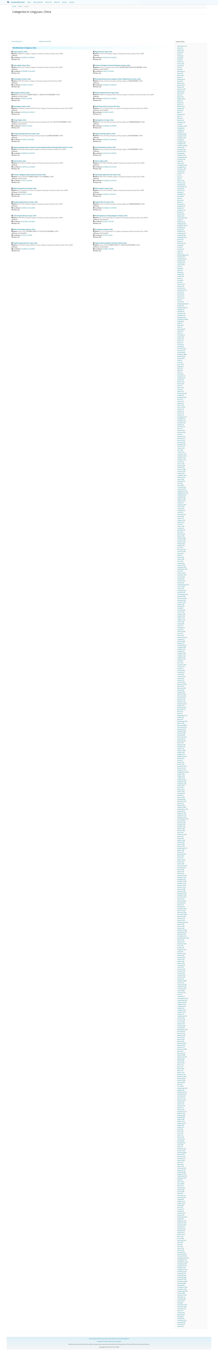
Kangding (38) (181, 538)
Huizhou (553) (181, 432)
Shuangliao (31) (181, 936)
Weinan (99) (180, 1041)
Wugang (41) (181, 1059)
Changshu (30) (181, 138)
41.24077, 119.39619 (26, 180)
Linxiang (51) (181, 627)
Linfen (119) (180, 612)
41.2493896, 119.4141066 (28, 71)
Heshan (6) (180, 380)
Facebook (99, 1341)
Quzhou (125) (181, 840)
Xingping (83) (181, 1117)
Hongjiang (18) (181, 397)
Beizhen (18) (181, 106)
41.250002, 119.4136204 (109, 194)
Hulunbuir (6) (181, 438)
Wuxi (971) (180, 1070)
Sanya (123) (180, 871)
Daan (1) (179, 177)
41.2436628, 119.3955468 (109, 208)
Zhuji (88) (180, 1303)
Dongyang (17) (181, 233)
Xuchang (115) (181, 1156)
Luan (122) (180, 663)
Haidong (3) (180, 337)
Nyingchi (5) (180, 758)
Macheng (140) (181, 688)
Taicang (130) (181, 969)
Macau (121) (180, 686)
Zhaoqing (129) (181, 1275)
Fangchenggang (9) (183, 255)
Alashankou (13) (182, 46)
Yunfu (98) (180, 1242)
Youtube (111, 1341)
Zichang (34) (181, 1312)
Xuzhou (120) (181, 1160)
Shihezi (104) (181, 920)
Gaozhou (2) (180, 298)
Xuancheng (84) (181, 1152)
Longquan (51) (181, 657)
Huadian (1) (180, 403)
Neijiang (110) (181, 745)
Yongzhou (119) (181, 1223)
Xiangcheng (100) (182, 1088)
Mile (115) (180, 711)
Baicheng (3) (181, 71)
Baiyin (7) (180, 77)
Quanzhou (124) (181, 834)
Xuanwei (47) (181, 1154)
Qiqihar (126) (181, 828)
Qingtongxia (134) (182, 809)
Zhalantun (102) (182, 1256)
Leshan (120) (181, 586)
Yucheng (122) (181, 1229)
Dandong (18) (181, 182)
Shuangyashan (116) (183, 938)
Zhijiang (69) (181, 1285)
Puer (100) (180, 787)
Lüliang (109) (181, 670)
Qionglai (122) (181, 827)
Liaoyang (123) (181, 600)
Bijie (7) (179, 112)
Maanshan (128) (181, 684)
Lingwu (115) (181, 618)
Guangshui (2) (181, 315)
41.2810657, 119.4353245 (109, 139)
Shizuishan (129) (182, 930)
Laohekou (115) (181, 575)
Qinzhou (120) (181, 823)
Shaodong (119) (181, 893)
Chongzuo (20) (181, 169)
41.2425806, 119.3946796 (109, 126)
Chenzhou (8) (181, 159)
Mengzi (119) (181, 705)
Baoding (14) (181, 79)
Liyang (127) (180, 643)
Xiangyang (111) (182, 1094)
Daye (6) (179, 198)
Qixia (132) (180, 832)
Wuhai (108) (180, 1061)
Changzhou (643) (182, 145)
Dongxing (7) (181, 231)
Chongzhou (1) (181, 167)
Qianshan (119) (181, 801)
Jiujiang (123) (181, 520)
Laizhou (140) (181, 565)
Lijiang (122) (180, 606)
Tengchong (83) (181, 985)
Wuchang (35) (181, 1053)
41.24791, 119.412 (107, 235)
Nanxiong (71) (181, 739)
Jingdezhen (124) (182, 491)
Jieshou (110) (181, 477)
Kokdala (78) (181, 545)
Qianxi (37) (180, 803)
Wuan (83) (180, 1051)
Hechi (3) (179, 362)
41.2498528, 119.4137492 (109, 167)
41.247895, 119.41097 (27, 85)
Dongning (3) (181, 227)
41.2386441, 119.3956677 (28, 57)
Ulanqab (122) (181, 1026)
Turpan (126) (181, 1022)
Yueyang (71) (181, 1232)
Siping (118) (180, 947)
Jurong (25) (180, 528)
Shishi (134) (180, 924)
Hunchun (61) (181, 440)
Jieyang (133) (181, 481)
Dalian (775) (180, 181)
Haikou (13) (180, 339)
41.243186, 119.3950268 (27, 139)
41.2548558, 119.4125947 (28, 249)
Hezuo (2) (180, 389)
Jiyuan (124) (180, 526)
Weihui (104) (180, 1039)
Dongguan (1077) (182, 225)
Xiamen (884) (181, 1082)
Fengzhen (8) (181, 261)
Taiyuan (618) (181, 975)
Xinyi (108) (180, 1145)
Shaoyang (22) (181, 903)
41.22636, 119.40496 (26, 98)
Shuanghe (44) (181, 934)
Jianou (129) (180, 464)
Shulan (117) (181, 942)
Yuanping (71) (181, 1227)
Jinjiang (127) (181, 510)
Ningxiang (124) (181, 756)
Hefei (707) (180, 364)
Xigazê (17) (180, 1107)
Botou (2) (180, 118)
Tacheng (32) (181, 965)
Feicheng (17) (181, 257)
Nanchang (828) (181, 725)
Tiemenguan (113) (182, 998)
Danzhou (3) (180, 190)
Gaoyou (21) (180, 296)
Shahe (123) (180, 873)
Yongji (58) (180, 1219)
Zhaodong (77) (181, 1273)
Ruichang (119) (181, 854)
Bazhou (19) (180, 93)
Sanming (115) (181, 867)
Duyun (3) (180, 241)
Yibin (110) (180, 1186)
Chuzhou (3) (180, 173)
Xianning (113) (181, 1096)
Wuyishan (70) (181, 1074)
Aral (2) (179, 67)
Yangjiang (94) (181, 1172)
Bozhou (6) (180, 120)
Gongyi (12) (180, 305)
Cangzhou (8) (181, 122)
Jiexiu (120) (180, 479)
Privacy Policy (111, 1338)
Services (64, 2)
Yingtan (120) (181, 1203)
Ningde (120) (181, 752)
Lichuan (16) (180, 604)
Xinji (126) (180, 1129)
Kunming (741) (181, 549)
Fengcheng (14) (181, 259)
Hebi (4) (179, 360)
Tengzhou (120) (181, 987)
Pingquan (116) (181, 782)
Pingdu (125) (181, 774)
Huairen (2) (180, 415)
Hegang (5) (180, 366)
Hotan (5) (180, 399)
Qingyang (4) (181, 811)
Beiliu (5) (179, 101)
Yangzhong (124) (182, 1176)
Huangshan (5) (181, 421)
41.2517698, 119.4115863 (109, 57)
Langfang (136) (181, 567)
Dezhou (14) (180, 216)
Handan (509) (181, 352)
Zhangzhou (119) (182, 1269)
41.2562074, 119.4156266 (109, 98)
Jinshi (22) (180, 512)
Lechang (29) (181, 577)
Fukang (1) (180, 272)
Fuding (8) (180, 268)
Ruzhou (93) (180, 862)
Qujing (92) (180, 838)
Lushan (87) (180, 678)
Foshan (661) (181, 265)
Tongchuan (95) (181, 1002)
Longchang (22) (181, 645)
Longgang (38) (181, 647)
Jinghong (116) (181, 495)
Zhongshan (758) (182, 1287)
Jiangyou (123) (181, 460)
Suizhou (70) (180, 959)
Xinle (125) (180, 1131)
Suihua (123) (180, 955)
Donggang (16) (181, 223)
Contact (71, 2)
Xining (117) (180, 1127)
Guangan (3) (180, 309)
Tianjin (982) (181, 990)
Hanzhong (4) (181, 356)
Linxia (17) (180, 626)
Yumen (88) (180, 1238)
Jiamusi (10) (180, 448)
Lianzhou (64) (181, 596)
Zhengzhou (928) (182, 1281)
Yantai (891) (180, 1184)
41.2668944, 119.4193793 (28, 153)
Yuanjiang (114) (181, 1225)
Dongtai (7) (180, 229)
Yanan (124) (180, 1166)
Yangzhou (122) (181, 1178)
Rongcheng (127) (182, 848)
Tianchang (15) (181, 988)
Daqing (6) (180, 192)
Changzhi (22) (181, 143)
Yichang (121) (181, 1188)
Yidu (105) (180, 1193)
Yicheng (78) (180, 1189)
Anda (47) (180, 48)
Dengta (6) (180, 208)
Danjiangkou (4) (181, 186)
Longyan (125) (181, 659)
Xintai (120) (180, 1137)
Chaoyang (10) (181, 149)
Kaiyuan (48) (180, 536)
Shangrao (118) (181, 881)
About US (57, 2)
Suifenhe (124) (181, 953)
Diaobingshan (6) (182, 218)
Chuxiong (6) (181, 171)
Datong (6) (180, 196)
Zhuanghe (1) (181, 1297)
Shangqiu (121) (181, 879)
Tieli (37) (179, 994)
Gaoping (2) (180, 294)
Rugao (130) (180, 850)
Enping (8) (180, 245)
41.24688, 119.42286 (108, 249)
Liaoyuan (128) (181, 602)
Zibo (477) (180, 1310)
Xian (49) (179, 1084)
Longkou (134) (181, 653)
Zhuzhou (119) (181, 1308)
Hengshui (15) (181, 376)
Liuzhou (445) (181, 641)
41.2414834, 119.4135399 (109, 180)
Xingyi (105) (180, 1125)
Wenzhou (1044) (182, 1049)
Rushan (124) (181, 860)
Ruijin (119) (180, 856)
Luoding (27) (181, 672)
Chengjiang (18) (182, 157)
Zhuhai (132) (181, 1301)
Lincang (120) (181, 610)
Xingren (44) (180, 1119)
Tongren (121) (181, 1012)
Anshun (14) (180, 63)
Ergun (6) (180, 251)
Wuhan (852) (181, 1063)
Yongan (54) (180, 1215)
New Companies (38, 2)
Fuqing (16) (180, 274)
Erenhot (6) (180, 249)
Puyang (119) (181, 793)
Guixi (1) (179, 327)
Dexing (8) (180, 212)
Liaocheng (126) (182, 598)
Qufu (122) (180, 836)
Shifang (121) (181, 918)
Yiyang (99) (180, 1211)
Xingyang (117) (181, 1123)
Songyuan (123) (181, 949)
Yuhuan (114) (181, 1234)
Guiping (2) (180, 325)
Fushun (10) (180, 276)
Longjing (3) (180, 651)
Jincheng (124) (181, 489)
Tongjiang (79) (181, 1006)
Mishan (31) (180, 717)
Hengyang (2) (181, 378)
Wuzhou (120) (181, 1080)
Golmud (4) (180, 302)
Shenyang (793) (181, 912)
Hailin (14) (180, 341)
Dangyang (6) (181, 184)
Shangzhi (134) (181, 885)
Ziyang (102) (180, 1318)
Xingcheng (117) (182, 1111)
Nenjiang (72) (181, 746)
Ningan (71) (180, 748)
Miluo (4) (179, 713)
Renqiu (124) (181, 844)
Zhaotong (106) (181, 1277)
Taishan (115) (181, 971)
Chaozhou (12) (181, 151)
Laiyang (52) (180, 563)
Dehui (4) (179, 202)
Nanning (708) (181, 733)
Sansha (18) (180, 869)
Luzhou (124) (181, 682)
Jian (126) (180, 450)
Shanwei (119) (181, 891)
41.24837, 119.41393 (108, 221)
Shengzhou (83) (181, 908)
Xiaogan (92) (181, 1102)
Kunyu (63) (180, 553)
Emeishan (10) (181, 243)
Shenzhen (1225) (182, 914)
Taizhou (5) (180, 979)
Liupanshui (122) (182, 637)
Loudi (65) (180, 661)
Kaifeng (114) (181, 530)
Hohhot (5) (180, 391)
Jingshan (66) (181, 501)
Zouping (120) (181, 1322)
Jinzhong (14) (181, 514)
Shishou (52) (180, 926)
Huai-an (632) (181, 407)
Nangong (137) (181, 729)
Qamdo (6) (180, 795)
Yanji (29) (179, 1180)
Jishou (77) (180, 518)
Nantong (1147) (181, 737)
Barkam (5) (180, 87)
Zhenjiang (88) (181, 1283)
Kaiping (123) (181, 534)
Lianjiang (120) (181, 590)
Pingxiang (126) (181, 784)
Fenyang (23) (181, 263)
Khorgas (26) (181, 544)
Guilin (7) (180, 323)
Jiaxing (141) (181, 473)
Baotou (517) (181, 85)
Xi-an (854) (180, 1086)
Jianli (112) (180, 462)
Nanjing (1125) (181, 731)
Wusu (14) (180, 1067)
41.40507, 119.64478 (108, 71)
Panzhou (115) (181, 768)
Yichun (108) (180, 1191)
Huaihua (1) (180, 411)
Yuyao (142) (180, 1248)
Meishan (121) (181, 700)
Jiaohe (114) (180, 467)
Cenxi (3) (179, 124)
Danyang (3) (180, 188)
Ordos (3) (180, 760)
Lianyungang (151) (182, 594)
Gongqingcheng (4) (182, 304)
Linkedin (105, 1341)
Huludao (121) (181, 436)
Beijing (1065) (181, 99)
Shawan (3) (180, 905)
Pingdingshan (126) (183, 772)
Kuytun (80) (180, 557)
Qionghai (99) (181, 825)
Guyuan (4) (180, 331)
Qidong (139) (181, 805)
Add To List (48, 2)
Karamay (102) (181, 540)
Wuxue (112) (180, 1072)
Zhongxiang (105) (182, 1291)
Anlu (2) (179, 54)
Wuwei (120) (180, 1068)
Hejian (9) (180, 370)
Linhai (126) (180, 622)
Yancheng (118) (181, 1168)
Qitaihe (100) (181, 830)
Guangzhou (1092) (182, 319)
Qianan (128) (181, 797)
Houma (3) (180, 401)
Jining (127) (180, 508)
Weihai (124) (180, 1037)
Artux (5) (179, 69)
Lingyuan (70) (181, 620)
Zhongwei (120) (181, 1289)
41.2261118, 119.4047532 (109, 153)
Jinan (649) (180, 485)
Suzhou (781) (181, 963)
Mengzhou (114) (182, 704)
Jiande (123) (180, 452)
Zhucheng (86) (181, 1299)
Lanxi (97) (180, 571)
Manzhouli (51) (181, 694)
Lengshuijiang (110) (183, 585)
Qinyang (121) (181, 821)
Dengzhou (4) (181, 210)
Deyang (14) (180, 214)
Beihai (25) (180, 97)
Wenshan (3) (181, 1047)
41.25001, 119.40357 (26, 194)
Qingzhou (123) (181, 817)
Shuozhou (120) (181, 944)
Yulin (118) (180, 1236)
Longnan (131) (181, 655)
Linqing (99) (180, 624)
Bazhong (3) (180, 91)
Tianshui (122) (181, 992)
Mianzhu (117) (181, 709)
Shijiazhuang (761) (182, 922)
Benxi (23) (180, 110)
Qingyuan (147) (181, 813)
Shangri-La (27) (181, 883)
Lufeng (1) (180, 668)
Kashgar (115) (181, 542)
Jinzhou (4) (180, 516)
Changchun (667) (182, 126)
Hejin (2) (179, 372)
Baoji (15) (180, 81)
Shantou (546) (181, 889)
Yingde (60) (180, 1199)
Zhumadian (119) (182, 1305)
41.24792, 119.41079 (108, 112)
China (20, 6)
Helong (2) (180, 374)
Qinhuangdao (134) (182, 819)
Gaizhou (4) (180, 286)
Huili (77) (180, 428)
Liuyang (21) (180, 639)
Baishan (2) (180, 75)
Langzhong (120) (182, 569)
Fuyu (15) (179, 282)
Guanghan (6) (181, 313)
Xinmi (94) (180, 1133)
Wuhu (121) (180, 1065)
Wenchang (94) (181, 1043)
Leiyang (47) (180, 579)
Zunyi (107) (180, 1326)
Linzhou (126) (181, 631)
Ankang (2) (180, 52)
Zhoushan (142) (181, 1295)
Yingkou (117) (181, 1201)
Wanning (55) (181, 1031)
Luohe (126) (180, 674)
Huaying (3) (180, 425)
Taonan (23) (180, 983)
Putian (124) (180, 791)
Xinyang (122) (181, 1143)
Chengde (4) (180, 153)
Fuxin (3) (179, 278)
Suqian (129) (180, 961)
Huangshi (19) (181, 423)
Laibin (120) (180, 559)
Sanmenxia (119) (182, 866)
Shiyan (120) (180, 928)
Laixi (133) (180, 561)
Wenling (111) (181, 1045)
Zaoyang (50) (181, 1252)
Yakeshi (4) (180, 1164)
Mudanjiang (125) (182, 721)
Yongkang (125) (181, 1221)
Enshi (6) (179, 247)
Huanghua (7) (181, 419)
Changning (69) (181, 134)
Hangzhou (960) (182, 354)
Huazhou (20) (181, 426)
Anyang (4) (180, 65)
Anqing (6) (180, 58)
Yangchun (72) (181, 1170)
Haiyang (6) (180, 346)
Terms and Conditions (122, 1338)
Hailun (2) (180, 342)
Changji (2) (180, 132)
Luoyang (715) (181, 676)
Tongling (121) (181, 1010)
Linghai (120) (181, 616)
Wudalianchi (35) (182, 1057)
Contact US (103, 1338)
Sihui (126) (180, 946)
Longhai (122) (181, 649)
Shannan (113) (181, 887)
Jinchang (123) (181, 487)
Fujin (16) (180, 270)
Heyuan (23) (180, 384)
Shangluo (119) (181, 877)
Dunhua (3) (180, 239)
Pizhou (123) (181, 786)
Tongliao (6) (180, 1008)
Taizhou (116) (181, 977)
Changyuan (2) (181, 142)
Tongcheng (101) (182, 1000)
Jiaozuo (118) (181, 471)
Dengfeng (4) (181, 206)
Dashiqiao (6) (181, 194)
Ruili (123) (180, 858)
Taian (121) (180, 967)
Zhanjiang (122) (181, 1271)
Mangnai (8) (180, 690)
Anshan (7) (180, 62)
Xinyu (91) (180, 1147)
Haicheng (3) (181, 335)
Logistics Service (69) (45, 41)
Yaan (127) (180, 1162)
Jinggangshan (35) (182, 493)
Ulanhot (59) (181, 1024)
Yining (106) (180, 1205)
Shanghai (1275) (182, 875)
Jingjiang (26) (181, 497)
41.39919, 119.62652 (26, 126)
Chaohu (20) (180, 147)
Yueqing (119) (181, 1230)
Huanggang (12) (182, 417)
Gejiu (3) (179, 300)
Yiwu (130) (180, 1207)
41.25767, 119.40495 (26, 235)
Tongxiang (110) (182, 1016)
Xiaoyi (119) (180, 1104)
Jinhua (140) (180, 506)
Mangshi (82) (181, 692)
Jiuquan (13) (180, 522)
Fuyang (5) (180, 280)
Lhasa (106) (180, 588)
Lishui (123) (180, 635)
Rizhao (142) (181, 846)
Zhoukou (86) (181, 1293)
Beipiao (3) (180, 103)
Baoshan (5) (180, 83)
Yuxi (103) (180, 1246)
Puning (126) (181, 789)
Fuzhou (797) (181, 284)
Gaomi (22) (180, 292)
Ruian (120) (180, 852)
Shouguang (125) (182, 932)
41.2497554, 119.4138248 (28, 167)
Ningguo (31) (181, 754)
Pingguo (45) (181, 776)
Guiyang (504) (181, 329)
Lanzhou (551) (181, 573)
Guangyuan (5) (181, 317)
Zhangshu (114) (181, 1266)
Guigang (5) (180, 321)
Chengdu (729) (181, 155)
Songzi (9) (180, 951)
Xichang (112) (181, 1106)
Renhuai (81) (181, 842)
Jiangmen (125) (181, 454)
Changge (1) (180, 130)
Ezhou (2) (180, 253)
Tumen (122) (181, 1018)
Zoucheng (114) (181, 1320)
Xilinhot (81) (181, 1109)
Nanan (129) (180, 723)
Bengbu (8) (180, 108)
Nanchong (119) (182, 727)
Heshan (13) (180, 382)
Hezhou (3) (180, 387)
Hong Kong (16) (181, 393)
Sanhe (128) (180, 864)
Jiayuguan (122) (181, 475)
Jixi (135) (179, 524)
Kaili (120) (180, 532)
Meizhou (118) (181, 702)
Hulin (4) (179, 434)
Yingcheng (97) (181, 1197)
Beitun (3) (180, 105)
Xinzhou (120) (181, 1150)
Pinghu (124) (181, 778)
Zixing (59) (180, 1316)
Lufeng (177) (181, 667)
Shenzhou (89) (181, 916)
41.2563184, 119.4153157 (28, 112)
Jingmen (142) (181, 499)
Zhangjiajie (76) (181, 1260)
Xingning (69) (181, 1115)
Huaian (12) (180, 405)
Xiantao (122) (181, 1098)
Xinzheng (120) (181, 1148)
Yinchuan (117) (181, 1195)
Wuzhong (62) (181, 1078)
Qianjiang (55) (181, 799)
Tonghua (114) (181, 1004)
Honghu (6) (180, 395)
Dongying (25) (181, 235)
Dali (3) (179, 179)
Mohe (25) (180, 719)
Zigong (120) (181, 1314)
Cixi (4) (179, 175)
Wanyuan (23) (181, 1033)
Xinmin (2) (180, 1135)
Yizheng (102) (181, 1213)
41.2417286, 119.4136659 (28, 221)
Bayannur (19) (181, 89)
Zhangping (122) (182, 1264)
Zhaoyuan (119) (181, 1279)
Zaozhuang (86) (181, 1254)
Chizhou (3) (180, 163)
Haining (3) (180, 344)
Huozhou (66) (181, 442)
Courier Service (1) (16, 41)
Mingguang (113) (182, 715)
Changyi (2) (180, 140)
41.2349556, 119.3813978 (109, 85)
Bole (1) (179, 116)
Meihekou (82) (181, 698)
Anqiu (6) (179, 60)
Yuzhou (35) (180, 1250)
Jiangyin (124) (181, 458)
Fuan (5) (179, 266)
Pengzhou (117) (181, 770)
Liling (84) (180, 608)
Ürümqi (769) (181, 1028)
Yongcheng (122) (182, 1217)
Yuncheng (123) (181, 1240)
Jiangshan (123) (182, 456)
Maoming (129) (181, 696)
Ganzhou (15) (181, 288)
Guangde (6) (180, 311)
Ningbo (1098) (181, 750)
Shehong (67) (181, 906)
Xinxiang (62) (181, 1139)
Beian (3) (179, 95)
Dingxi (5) (180, 220)
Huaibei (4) (180, 409)
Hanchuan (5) (181, 350)
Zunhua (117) (181, 1324)
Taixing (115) (181, 973)
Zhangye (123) (181, 1267)
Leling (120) (180, 583)
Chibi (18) (180, 161)
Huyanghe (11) (181, 444)
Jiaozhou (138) (181, 469)
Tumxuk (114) (181, 1020)
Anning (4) (180, 56)
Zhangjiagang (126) (183, 1258)
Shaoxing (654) (181, 901)
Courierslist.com (18, 2)
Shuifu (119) (180, 940)
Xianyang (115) (181, 1100)
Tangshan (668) (181, 981)
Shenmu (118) (181, 910)
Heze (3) (179, 385)
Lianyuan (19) (181, 592)
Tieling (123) (181, 996)
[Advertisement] (109, 27)
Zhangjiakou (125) (182, 1262)
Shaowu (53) (180, 899)
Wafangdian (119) (182, 1029)
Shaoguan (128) (181, 895)
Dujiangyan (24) (181, 237)
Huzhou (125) (181, 446)
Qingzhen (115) (181, 815)
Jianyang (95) (181, 466)
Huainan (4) (180, 413)
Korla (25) (180, 547)
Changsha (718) (181, 136)
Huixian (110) (181, 430)
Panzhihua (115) (182, 766)
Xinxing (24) (180, 1141)
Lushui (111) (180, 680)
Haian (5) (180, 333)
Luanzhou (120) (181, 665)
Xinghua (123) (181, 1113)
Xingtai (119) (181, 1121)
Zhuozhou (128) (181, 1307)
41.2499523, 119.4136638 (28, 208)
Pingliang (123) (181, 780)
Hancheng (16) (181, 348)
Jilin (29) (179, 483)
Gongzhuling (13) (182, 307)
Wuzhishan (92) (181, 1076)
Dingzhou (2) (181, 222)
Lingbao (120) (181, 614)
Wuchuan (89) (181, 1055)
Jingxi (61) (180, 503)
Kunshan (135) (181, 551)
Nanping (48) (181, 735)
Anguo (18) (180, 50)
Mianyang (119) (181, 707)
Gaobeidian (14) (181, 290)
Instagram (118, 1341)
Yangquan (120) (181, 1174)
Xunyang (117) (181, 1158)
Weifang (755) (181, 1035)
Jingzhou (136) (181, 505)
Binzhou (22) (181, 114)
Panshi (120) (180, 764)
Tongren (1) (180, 1014)
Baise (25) (180, 73)
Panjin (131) (180, 762)
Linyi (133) (180, 629)
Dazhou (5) (180, 200)
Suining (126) (181, 957)
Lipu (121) (180, 633)
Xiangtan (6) (180, 1090)
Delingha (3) (180, 204)
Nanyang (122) (181, 741)
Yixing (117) (180, 1209)
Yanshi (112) (180, 1182)
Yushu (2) (179, 1244)
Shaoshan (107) (181, 897)
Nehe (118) (180, 743)
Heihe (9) (180, 368)
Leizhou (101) (181, 581)
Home (29, 2)
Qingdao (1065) (181, 807)
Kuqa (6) (179, 555)
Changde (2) (180, 128)
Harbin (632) (181, 358)
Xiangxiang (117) (182, 1092)
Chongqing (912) (182, 165)
